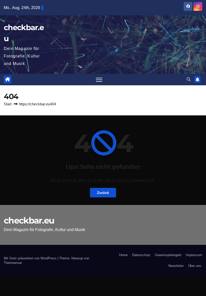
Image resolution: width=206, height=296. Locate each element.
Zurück (103, 193)
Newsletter (176, 266)
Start (8, 104)
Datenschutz (141, 255)
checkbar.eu (29, 220)
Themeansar (13, 263)
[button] (189, 79)
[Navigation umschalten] (99, 80)
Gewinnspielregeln (168, 255)
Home (123, 255)
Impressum (194, 255)
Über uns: (195, 266)
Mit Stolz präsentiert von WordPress (31, 258)
